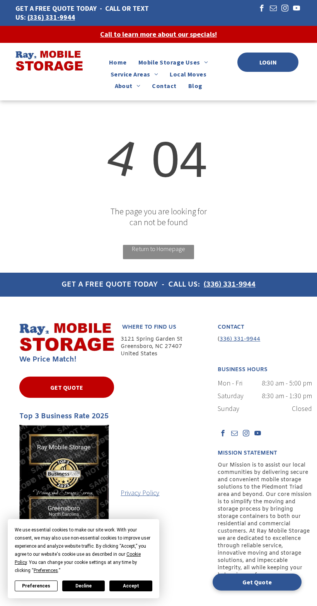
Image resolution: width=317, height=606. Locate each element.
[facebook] (262, 9)
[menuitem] (118, 62)
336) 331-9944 (240, 339)
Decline (83, 586)
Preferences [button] (46, 570)
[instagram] (285, 9)
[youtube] (296, 9)
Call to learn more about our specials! (158, 34)
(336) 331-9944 (51, 17)
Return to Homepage (158, 249)
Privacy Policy (140, 492)
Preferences (36, 586)
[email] (273, 9)
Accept (131, 586)
